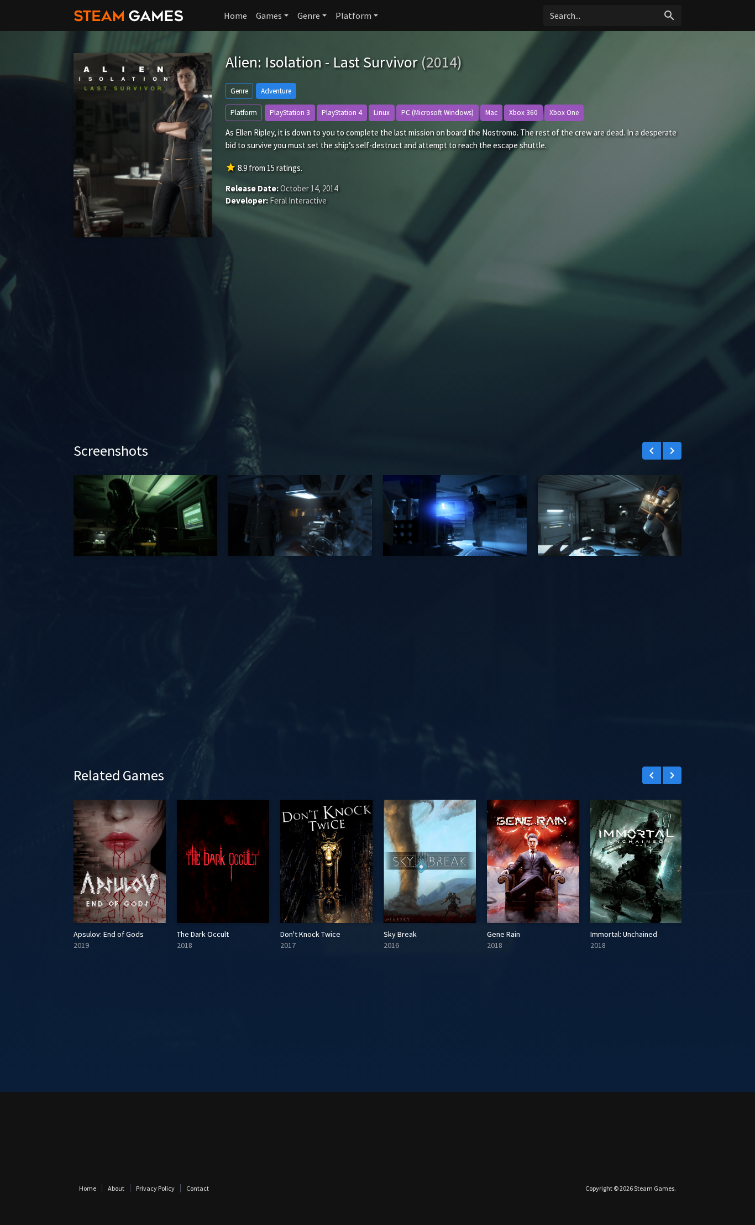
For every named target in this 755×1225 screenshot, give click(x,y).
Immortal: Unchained (623, 934)
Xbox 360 (523, 112)
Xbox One (564, 112)
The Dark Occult (203, 934)
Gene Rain (503, 934)
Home (235, 15)
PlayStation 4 (342, 112)
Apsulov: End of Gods (109, 934)
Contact (197, 1188)
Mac (491, 112)
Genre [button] (308, 15)
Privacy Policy (155, 1188)
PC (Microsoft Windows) (437, 112)
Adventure (276, 91)
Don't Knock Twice (310, 934)
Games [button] (269, 15)
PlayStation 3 (290, 112)
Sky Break (400, 934)
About (116, 1188)
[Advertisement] (377, 347)
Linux (382, 112)
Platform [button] (353, 15)
